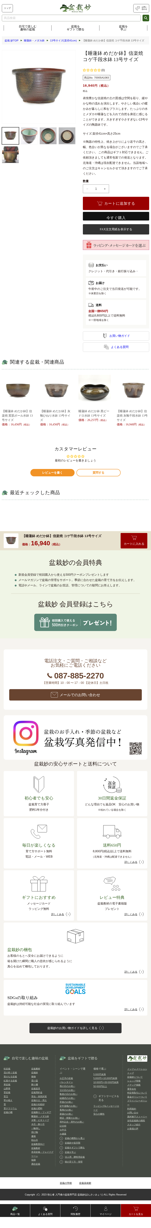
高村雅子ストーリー (137, 1116)
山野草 (7, 1088)
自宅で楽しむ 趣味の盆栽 (27, 28)
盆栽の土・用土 (39, 1100)
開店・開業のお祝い (70, 1118)
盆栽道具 (35, 1088)
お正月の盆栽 (66, 1078)
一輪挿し (35, 1128)
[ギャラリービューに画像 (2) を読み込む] (29, 135)
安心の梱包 (98, 1114)
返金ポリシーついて (137, 1097)
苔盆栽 (7, 1092)
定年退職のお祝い (68, 1106)
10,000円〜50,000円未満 (105, 1082)
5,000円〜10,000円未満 (105, 1078)
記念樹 (63, 1126)
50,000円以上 (100, 1086)
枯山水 (34, 1140)
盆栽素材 (35, 1068)
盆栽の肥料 (36, 1108)
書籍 (33, 1136)
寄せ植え (8, 1100)
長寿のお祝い (66, 1110)
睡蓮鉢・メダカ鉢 (40, 1116)
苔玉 (6, 1096)
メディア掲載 (134, 1085)
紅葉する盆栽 (10, 1080)
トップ (7, 8)
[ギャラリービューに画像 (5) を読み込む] (10, 154)
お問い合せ (132, 1112)
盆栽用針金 (36, 1092)
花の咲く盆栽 (10, 1072)
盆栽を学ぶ (123, 28)
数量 (86, 181)
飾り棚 (34, 1084)
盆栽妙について (135, 1077)
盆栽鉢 (34, 1072)
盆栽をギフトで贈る (75, 28)
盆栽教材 (35, 1148)
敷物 (33, 1076)
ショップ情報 (134, 1081)
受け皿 (34, 1080)
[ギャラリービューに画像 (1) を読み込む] (10, 135)
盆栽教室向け (38, 1144)
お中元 (63, 1130)
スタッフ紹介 (134, 1124)
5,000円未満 (99, 1074)
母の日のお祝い (67, 1086)
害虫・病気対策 (39, 1096)
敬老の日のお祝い (68, 1094)
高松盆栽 (35, 1164)
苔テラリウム (10, 1108)
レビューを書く (52, 472)
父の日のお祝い (67, 1090)
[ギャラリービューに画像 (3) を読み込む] (48, 135)
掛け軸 (34, 1132)
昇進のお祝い (66, 1102)
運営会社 (131, 1089)
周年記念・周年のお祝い (72, 1122)
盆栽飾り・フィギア (41, 1112)
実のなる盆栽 (10, 1076)
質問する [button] (98, 472)
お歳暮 (63, 1134)
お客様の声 (132, 1128)
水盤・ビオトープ (40, 1120)
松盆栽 (7, 1068)
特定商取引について (137, 1093)
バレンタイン (66, 1082)
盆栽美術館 (85, 1183)
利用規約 (131, 1109)
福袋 (33, 1160)
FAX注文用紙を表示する (116, 229)
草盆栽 (7, 1084)
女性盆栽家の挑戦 (136, 1120)
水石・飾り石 (38, 1124)
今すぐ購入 (116, 218)
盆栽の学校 (66, 1183)
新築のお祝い (66, 1114)
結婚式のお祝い (67, 1098)
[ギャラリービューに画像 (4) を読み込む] (67, 135)
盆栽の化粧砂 (38, 1104)
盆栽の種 (8, 1112)
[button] (92, 70)
